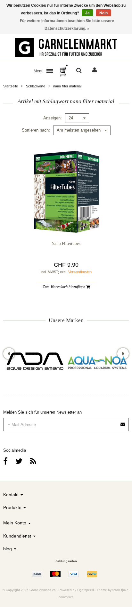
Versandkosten (80, 272)
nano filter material (67, 86)
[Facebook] (5, 461)
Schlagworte (35, 86)
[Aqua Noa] (97, 362)
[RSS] (33, 461)
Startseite (10, 86)
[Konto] (94, 70)
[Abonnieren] (123, 422)
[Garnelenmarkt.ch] (66, 47)
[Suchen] (79, 70)
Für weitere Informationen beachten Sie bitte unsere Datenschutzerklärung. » (67, 25)
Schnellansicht (66, 222)
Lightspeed (85, 590)
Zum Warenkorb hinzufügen (64, 287)
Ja (87, 13)
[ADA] (34, 362)
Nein (103, 13)
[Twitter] (18, 461)
